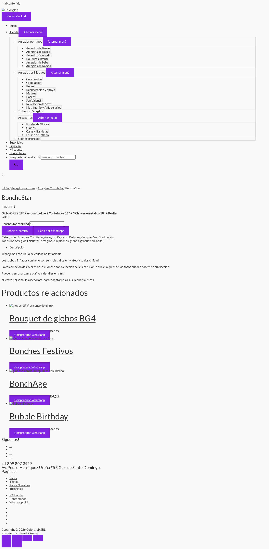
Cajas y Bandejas (37, 131)
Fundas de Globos (37, 124)
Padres (30, 97)
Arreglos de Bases (38, 51)
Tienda (14, 32)
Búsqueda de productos (24, 157)
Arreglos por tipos (30, 41)
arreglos (46, 241)
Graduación (33, 82)
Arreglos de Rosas (38, 48)
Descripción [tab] (17, 247)
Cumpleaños (34, 79)
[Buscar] (16, 165)
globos (74, 241)
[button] (51, 230)
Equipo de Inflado (37, 135)
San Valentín (34, 100)
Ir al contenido (11, 3)
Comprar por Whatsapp (29, 334)
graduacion (87, 241)
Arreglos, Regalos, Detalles (62, 237)
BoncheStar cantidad (15, 224)
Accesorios (25, 117)
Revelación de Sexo (39, 104)
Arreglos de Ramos (38, 66)
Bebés (30, 86)
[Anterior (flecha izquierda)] (6, 544)
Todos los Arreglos (30, 111)
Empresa (15, 146)
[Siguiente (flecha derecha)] (17, 544)
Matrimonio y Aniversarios (43, 107)
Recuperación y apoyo (40, 90)
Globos (31, 128)
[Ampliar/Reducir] (6, 538)
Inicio (13, 25)
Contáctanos (17, 153)
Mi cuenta (15, 149)
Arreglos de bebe (37, 62)
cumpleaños (61, 241)
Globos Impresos (29, 138)
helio (99, 241)
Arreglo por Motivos (31, 72)
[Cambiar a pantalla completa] (17, 538)
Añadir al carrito (17, 230)
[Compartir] (27, 538)
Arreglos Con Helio (38, 55)
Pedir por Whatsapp (51, 230)
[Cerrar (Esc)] (38, 538)
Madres (31, 93)
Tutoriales (16, 142)
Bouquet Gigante (37, 59)
